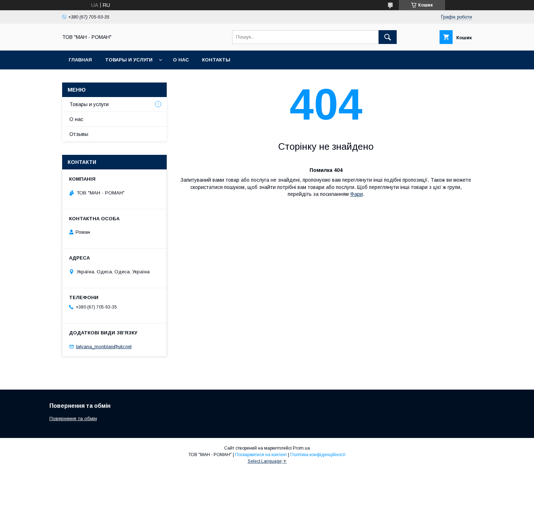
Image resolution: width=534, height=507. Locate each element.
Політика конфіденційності (317, 454)
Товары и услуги (129, 60)
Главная (80, 60)
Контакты (216, 60)
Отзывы (78, 134)
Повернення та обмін (73, 418)
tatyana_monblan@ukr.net (104, 346)
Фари (356, 194)
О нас (181, 60)
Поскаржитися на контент (261, 454)
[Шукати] (388, 37)
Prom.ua (301, 448)
